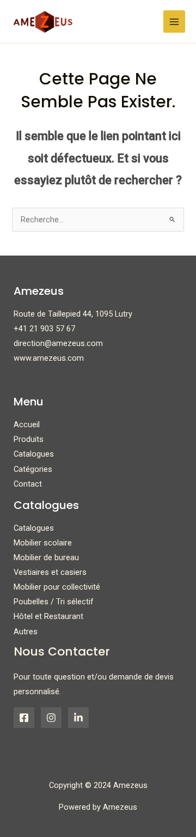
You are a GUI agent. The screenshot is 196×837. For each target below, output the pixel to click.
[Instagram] (51, 717)
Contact (28, 484)
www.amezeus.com (49, 358)
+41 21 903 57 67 (44, 328)
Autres (26, 631)
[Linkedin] (78, 717)
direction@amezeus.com (58, 343)
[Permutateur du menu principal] (174, 21)
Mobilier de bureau (46, 557)
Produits (29, 439)
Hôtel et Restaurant (48, 616)
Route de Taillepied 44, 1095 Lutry (73, 314)
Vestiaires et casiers (50, 572)
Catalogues (34, 454)
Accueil (27, 424)
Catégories (33, 469)
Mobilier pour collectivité (57, 587)
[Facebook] (24, 717)
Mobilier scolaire (43, 543)
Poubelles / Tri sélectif (54, 601)
